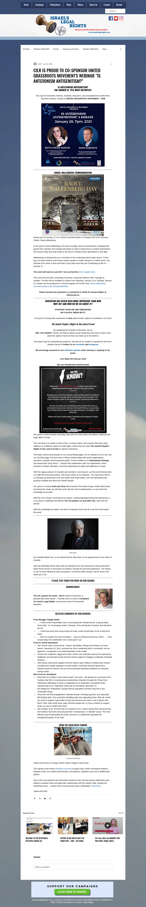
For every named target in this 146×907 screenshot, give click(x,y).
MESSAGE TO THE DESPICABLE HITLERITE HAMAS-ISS (37, 839)
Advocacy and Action (71, 49)
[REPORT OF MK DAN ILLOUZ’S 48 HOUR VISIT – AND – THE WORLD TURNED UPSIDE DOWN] (73, 825)
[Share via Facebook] (34, 798)
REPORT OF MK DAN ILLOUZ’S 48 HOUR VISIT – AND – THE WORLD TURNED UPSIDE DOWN (72, 839)
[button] (120, 49)
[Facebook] (111, 18)
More (104, 49)
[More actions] (111, 64)
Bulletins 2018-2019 (41, 49)
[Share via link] (50, 798)
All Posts (26, 49)
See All (121, 813)
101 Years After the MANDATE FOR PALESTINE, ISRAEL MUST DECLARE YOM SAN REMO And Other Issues (107, 839)
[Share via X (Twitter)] (40, 798)
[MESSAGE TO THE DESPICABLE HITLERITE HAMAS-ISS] (38, 825)
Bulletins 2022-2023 (40, 791)
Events (56, 49)
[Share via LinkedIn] (45, 798)
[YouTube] (116, 18)
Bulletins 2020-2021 (90, 49)
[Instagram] (121, 18)
